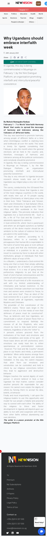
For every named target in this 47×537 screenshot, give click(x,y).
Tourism (23, 18)
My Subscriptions (14, 484)
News (6, 14)
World (41, 14)
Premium (10, 480)
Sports (4, 18)
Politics (14, 14)
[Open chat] (41, 531)
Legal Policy (12, 503)
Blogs (32, 18)
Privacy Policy (12, 498)
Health (33, 14)
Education (23, 14)
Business (13, 18)
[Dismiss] (36, 519)
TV (8, 475)
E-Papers (10, 494)
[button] (11, 57)
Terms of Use (12, 507)
